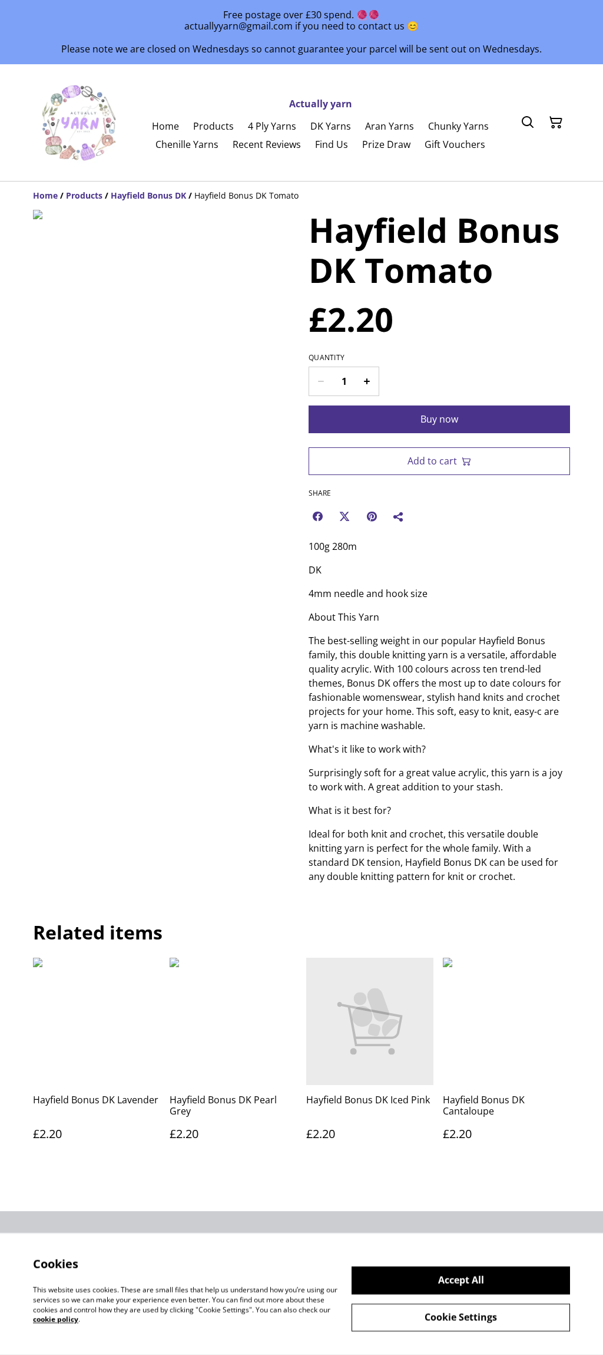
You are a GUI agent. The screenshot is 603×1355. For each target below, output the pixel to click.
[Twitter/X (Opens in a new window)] (344, 516)
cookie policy (55, 1319)
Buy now (439, 419)
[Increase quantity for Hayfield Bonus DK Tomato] (367, 381)
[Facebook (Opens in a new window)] (317, 516)
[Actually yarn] (80, 122)
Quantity (326, 358)
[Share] (398, 516)
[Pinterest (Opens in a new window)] (371, 516)
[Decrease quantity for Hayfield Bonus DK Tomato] (321, 381)
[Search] (527, 123)
